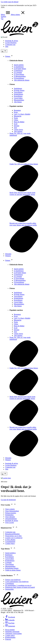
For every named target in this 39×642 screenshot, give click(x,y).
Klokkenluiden (10, 637)
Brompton (17, 110)
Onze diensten (10, 517)
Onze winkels (10, 509)
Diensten (8, 254)
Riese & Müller (19, 122)
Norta (16, 118)
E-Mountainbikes (20, 76)
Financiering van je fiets (13, 536)
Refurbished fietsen (11, 568)
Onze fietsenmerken (12, 511)
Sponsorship (9, 589)
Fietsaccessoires (10, 513)
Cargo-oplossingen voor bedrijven (16, 581)
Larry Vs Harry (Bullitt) (22, 114)
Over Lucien (9, 522)
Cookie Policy (10, 543)
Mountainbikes (19, 100)
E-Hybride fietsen (20, 69)
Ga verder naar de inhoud (9, 2)
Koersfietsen (18, 96)
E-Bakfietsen (18, 70)
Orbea (16, 120)
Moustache (17, 116)
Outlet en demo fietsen (13, 570)
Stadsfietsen (18, 88)
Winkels (8, 256)
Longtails (8, 562)
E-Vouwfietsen (19, 74)
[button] (6, 14)
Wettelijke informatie (12, 632)
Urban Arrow (18, 129)
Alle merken (18, 131)
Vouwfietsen (18, 92)
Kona (16, 112)
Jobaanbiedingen (11, 519)
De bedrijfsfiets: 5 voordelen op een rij (18, 585)
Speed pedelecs (10, 553)
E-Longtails (18, 72)
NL (3, 51)
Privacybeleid (10, 630)
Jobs (6, 46)
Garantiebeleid (10, 541)
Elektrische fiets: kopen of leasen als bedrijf (20, 587)
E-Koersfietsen (19, 78)
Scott (15, 124)
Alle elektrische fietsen (21, 80)
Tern (15, 128)
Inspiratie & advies (11, 41)
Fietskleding (9, 515)
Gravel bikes (18, 98)
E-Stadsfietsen (19, 67)
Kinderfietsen (18, 94)
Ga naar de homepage (8, 500)
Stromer (16, 126)
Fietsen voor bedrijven (12, 580)
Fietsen (8, 56)
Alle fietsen (18, 102)
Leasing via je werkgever (13, 538)
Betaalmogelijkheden (12, 534)
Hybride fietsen (19, 90)
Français (8, 639)
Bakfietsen (8, 555)
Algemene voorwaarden (13, 633)
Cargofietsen (9, 583)
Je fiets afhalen (10, 540)
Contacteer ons (10, 44)
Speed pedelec (19, 65)
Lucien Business (10, 43)
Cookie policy (10, 635)
